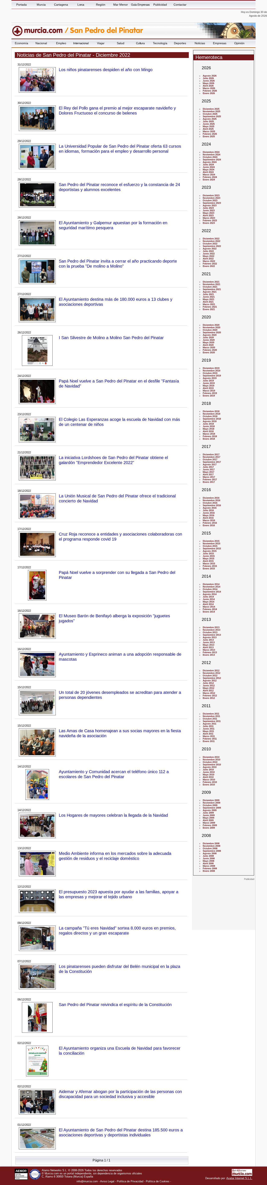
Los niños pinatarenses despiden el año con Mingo (105, 69)
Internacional (80, 43)
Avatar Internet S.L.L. (239, 1178)
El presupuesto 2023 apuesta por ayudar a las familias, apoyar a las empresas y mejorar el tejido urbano (118, 894)
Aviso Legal (107, 1181)
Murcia (41, 4)
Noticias (200, 43)
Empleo (61, 43)
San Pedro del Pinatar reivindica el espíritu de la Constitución (115, 1004)
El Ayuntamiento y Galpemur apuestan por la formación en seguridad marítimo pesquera (113, 225)
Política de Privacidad (130, 1181)
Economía (21, 43)
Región (100, 4)
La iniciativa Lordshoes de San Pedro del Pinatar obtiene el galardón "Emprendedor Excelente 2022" (113, 460)
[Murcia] (40, 29)
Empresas (219, 43)
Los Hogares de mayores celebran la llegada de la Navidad (113, 815)
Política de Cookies (157, 1181)
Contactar (180, 4)
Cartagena (61, 4)
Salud (120, 43)
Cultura (140, 43)
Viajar (101, 43)
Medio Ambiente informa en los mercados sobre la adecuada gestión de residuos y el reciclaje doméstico (115, 856)
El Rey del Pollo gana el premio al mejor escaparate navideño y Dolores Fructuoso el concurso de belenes (117, 110)
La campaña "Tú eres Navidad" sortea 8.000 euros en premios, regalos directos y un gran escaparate (117, 930)
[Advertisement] (223, 907)
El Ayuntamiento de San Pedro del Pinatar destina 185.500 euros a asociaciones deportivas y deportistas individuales (121, 1132)
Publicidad (160, 4)
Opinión (239, 43)
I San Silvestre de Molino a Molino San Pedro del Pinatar (111, 337)
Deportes (180, 43)
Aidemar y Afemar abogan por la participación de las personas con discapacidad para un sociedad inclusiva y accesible (120, 1094)
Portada (21, 4)
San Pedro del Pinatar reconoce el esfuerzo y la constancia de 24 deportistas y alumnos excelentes (119, 187)
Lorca (80, 4)
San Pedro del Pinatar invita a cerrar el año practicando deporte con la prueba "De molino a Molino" (118, 263)
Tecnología (160, 43)
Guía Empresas (140, 4)
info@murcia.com (87, 1181)
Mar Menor (120, 4)
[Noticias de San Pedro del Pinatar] (113, 29)
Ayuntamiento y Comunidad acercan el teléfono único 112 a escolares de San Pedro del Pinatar (114, 774)
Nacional (41, 43)
